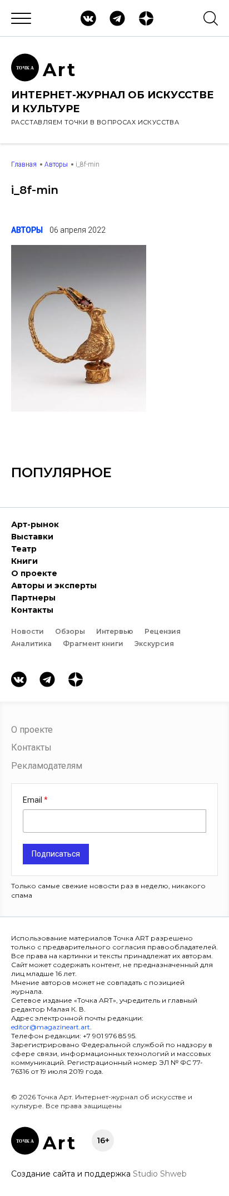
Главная (24, 164)
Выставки (32, 537)
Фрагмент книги (93, 643)
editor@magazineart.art (50, 1027)
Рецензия (163, 631)
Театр (24, 549)
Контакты (32, 610)
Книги (24, 561)
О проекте (34, 573)
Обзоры (70, 631)
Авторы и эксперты (54, 586)
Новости (27, 631)
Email (33, 799)
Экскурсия (154, 643)
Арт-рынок (35, 524)
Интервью (114, 631)
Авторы (56, 164)
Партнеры (33, 598)
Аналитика (31, 643)
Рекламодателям (46, 765)
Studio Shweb (160, 1174)
